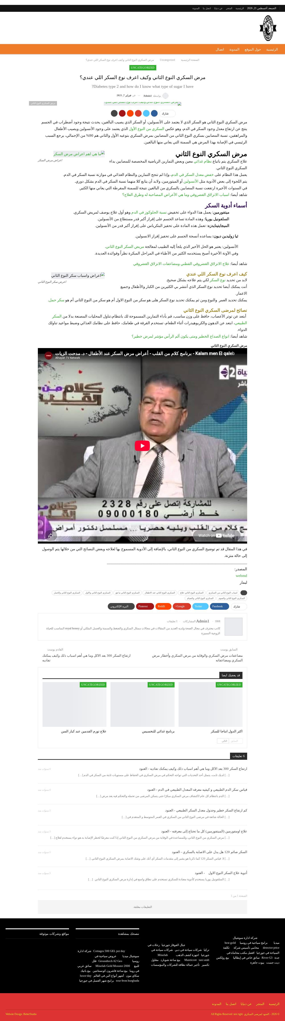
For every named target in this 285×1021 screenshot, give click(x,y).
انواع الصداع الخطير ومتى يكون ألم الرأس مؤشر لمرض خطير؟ (180, 336)
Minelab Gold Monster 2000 (113, 966)
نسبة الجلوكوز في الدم (149, 212)
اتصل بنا (207, 8)
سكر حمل (56, 300)
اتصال (220, 49)
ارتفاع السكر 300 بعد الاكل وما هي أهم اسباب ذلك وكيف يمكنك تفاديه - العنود (193, 768)
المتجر (229, 8)
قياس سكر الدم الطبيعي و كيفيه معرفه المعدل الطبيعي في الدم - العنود (197, 789)
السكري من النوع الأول (146, 129)
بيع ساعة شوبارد (170, 960)
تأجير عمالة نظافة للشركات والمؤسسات (175, 964)
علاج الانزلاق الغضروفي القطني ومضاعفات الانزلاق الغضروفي (181, 264)
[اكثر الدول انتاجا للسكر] (210, 704)
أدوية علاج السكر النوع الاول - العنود (221, 873)
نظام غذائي (203, 161)
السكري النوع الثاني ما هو (128, 592)
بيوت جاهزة (257, 962)
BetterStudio (30, 1014)
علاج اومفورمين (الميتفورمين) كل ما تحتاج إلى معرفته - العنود (204, 831)
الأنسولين (190, 181)
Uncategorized (143, 67)
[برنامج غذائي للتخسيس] (142, 704)
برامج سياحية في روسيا (254, 942)
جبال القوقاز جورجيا (173, 945)
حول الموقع (253, 49)
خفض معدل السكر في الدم (192, 175)
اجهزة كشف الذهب (187, 955)
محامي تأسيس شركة (246, 947)
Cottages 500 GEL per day (109, 951)
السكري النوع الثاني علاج (192, 592)
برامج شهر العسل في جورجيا (96, 980)
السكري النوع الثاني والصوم (232, 598)
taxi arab (204, 960)
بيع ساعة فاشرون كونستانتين (110, 970)
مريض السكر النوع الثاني (125, 247)
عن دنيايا (218, 8)
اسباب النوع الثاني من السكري (223, 592)
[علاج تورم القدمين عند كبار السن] (74, 704)
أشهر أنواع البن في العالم (109, 975)
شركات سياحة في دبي (188, 950)
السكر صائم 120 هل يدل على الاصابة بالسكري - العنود (209, 852)
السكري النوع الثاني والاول (97, 592)
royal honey (72, 628)
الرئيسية (240, 8)
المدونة (196, 8)
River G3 (267, 957)
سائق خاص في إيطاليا (246, 957)
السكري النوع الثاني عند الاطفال (160, 592)
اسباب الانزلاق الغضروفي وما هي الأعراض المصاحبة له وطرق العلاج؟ (175, 195)
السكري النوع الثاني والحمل (67, 592)
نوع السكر (218, 280)
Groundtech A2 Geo (110, 961)
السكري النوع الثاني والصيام (200, 598)
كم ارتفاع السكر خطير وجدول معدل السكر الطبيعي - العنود (206, 810)
